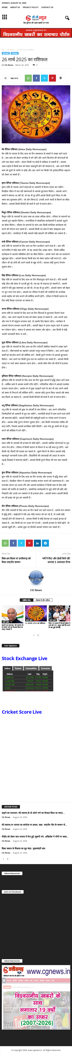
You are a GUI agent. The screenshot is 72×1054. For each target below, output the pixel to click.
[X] (44, 78)
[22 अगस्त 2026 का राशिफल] (36, 613)
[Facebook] (36, 78)
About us (15, 7)
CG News (9, 65)
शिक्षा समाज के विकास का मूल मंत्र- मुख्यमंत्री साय (23, 848)
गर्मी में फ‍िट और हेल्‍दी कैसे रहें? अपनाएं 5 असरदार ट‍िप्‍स (56, 560)
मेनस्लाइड (14, 53)
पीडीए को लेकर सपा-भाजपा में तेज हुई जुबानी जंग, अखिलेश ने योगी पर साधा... (35, 836)
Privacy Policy (30, 7)
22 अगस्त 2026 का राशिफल (35, 623)
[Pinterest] (52, 78)
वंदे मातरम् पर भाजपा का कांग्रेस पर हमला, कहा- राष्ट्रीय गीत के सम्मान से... (34, 824)
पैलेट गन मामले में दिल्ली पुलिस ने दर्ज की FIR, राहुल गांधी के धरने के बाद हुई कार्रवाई (59, 625)
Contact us (47, 7)
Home (5, 7)
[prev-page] (34, 635)
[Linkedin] (37, 543)
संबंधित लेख (27, 600)
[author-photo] (36, 578)
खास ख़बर (10, 49)
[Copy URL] (53, 543)
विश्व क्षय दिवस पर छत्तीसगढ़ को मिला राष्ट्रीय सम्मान (16, 560)
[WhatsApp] (28, 78)
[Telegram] (45, 543)
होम (3, 49)
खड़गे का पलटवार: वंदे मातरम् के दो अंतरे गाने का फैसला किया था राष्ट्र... (33, 812)
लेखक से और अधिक (43, 600)
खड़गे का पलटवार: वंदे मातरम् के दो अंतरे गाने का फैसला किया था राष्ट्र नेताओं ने (12, 627)
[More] (60, 78)
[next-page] (38, 635)
